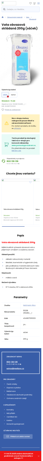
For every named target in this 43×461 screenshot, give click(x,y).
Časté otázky (12, 384)
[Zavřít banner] (39, 456)
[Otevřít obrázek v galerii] (21, 59)
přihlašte (17, 128)
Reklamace (11, 391)
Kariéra (9, 420)
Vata (27, 17)
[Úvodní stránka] (3, 17)
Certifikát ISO (12, 417)
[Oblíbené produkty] (30, 3)
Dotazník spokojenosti (15, 424)
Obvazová (32, 19)
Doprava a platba (14, 388)
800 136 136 (12, 161)
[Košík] (34, 3)
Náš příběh (11, 413)
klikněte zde (16, 151)
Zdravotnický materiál (14, 17)
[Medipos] (9, 3)
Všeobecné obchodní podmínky (19, 395)
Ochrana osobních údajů (16, 398)
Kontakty (10, 410)
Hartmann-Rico (29, 305)
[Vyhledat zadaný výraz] (4, 9)
